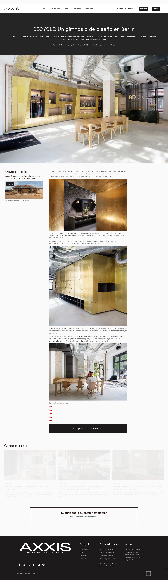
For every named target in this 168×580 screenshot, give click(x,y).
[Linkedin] (40, 566)
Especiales (89, 9)
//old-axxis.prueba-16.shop (58, 403)
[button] (101, 428)
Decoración (77, 9)
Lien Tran (92, 336)
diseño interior (83, 336)
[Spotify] (44, 566)
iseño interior (86, 341)
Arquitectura (55, 9)
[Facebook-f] (20, 566)
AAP (65, 341)
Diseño (66, 9)
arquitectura (114, 235)
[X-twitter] (30, 566)
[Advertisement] (150, 196)
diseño (65, 336)
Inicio (44, 9)
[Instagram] (25, 566)
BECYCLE (71, 172)
